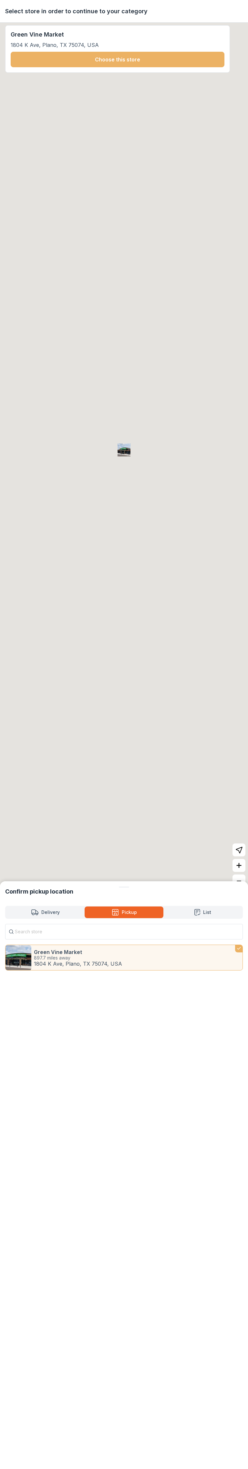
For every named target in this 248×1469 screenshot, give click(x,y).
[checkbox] (124, 957)
